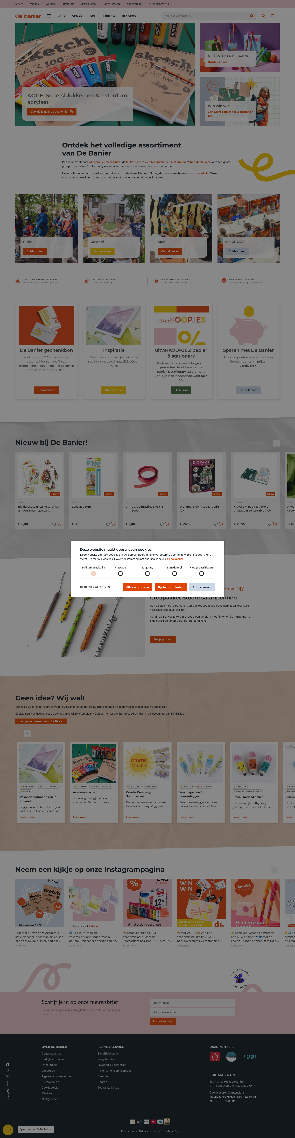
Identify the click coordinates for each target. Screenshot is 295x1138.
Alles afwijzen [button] (202, 587)
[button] (95, 587)
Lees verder (175, 559)
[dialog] (147, 569)
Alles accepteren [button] (137, 587)
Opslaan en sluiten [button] (171, 587)
